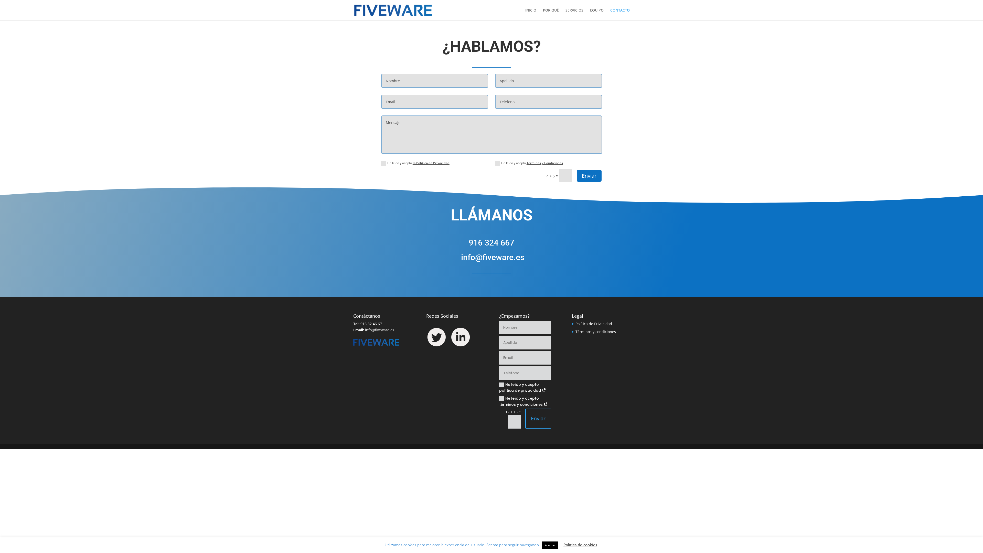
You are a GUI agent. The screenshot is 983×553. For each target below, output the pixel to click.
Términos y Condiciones (545, 163)
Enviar (589, 175)
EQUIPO (597, 10)
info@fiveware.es (379, 329)
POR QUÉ (551, 10)
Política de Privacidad (593, 323)
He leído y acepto (418, 163)
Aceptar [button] (550, 545)
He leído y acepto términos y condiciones (521, 401)
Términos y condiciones (595, 331)
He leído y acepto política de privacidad (520, 387)
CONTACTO (620, 10)
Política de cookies (580, 544)
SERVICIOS (574, 10)
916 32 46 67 (371, 323)
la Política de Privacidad (431, 163)
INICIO (530, 10)
